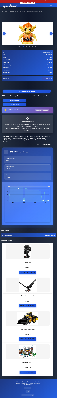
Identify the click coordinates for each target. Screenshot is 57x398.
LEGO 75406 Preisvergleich (27, 305)
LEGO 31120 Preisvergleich (27, 372)
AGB (28, 391)
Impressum (27, 387)
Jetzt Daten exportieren (27, 2)
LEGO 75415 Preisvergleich (27, 272)
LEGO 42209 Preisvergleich (27, 339)
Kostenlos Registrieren (27, 91)
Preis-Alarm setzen (14, 104)
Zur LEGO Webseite (50, 235)
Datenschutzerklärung (28, 395)
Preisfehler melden (14, 100)
